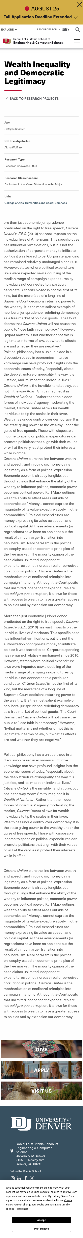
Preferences (41, 1228)
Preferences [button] (22, 1208)
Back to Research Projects (34, 98)
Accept (41, 1220)
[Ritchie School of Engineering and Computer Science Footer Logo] (41, 1123)
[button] (47, 29)
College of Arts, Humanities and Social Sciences (35, 203)
